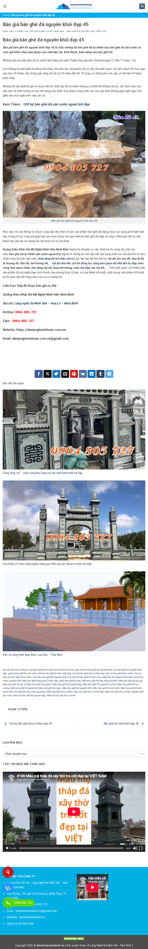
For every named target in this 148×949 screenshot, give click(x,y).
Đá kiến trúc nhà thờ (93, 31)
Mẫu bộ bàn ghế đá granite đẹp (29, 695)
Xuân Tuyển (46, 31)
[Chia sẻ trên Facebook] (39, 374)
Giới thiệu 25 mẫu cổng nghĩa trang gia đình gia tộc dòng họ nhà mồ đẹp (47, 564)
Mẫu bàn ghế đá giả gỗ (130, 680)
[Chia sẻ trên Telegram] (109, 374)
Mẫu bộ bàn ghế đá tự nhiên (61, 695)
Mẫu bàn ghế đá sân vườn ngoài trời (27, 691)
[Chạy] (8, 848)
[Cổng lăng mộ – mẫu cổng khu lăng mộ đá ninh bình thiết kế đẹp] (74, 429)
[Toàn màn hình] (141, 848)
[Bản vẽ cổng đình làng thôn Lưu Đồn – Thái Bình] (74, 611)
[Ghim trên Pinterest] (74, 374)
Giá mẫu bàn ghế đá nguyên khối (49, 677)
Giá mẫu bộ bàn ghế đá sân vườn (84, 677)
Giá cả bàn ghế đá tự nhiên (120, 673)
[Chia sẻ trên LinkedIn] (92, 374)
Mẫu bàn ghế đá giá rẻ (14, 684)
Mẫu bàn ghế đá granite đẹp (67, 684)
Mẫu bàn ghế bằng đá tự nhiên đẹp (40, 680)
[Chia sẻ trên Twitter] (56, 374)
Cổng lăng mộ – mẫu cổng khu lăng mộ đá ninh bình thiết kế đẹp (42, 473)
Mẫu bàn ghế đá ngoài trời (24, 688)
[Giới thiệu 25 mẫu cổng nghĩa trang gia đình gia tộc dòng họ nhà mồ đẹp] (74, 520)
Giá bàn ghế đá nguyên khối (98, 669)
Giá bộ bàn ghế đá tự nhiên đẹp (88, 673)
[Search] (142, 6)
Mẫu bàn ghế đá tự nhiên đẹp (89, 691)
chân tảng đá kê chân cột (54, 258)
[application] (74, 812)
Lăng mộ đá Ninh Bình (20, 923)
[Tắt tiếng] (135, 848)
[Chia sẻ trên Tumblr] (100, 374)
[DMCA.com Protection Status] (74, 938)
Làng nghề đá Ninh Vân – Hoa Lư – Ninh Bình (46, 303)
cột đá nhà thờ (61, 263)
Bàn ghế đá (73, 31)
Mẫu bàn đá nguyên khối (114, 677)
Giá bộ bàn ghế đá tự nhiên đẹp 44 (30, 723)
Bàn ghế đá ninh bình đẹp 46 (122, 723)
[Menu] (5, 6)
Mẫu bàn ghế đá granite (39, 684)
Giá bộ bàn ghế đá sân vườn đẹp (54, 673)
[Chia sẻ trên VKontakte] (83, 374)
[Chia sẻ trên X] (47, 374)
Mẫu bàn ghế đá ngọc (50, 688)
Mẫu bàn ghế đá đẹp (70, 680)
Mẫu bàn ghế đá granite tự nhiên (99, 684)
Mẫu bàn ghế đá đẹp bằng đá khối (99, 680)
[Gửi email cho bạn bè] (65, 374)
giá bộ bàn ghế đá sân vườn (22, 673)
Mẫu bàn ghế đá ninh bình (106, 688)
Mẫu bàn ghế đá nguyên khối (77, 688)
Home (6, 15)
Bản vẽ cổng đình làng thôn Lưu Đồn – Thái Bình (32, 654)
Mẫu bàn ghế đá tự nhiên (60, 691)
